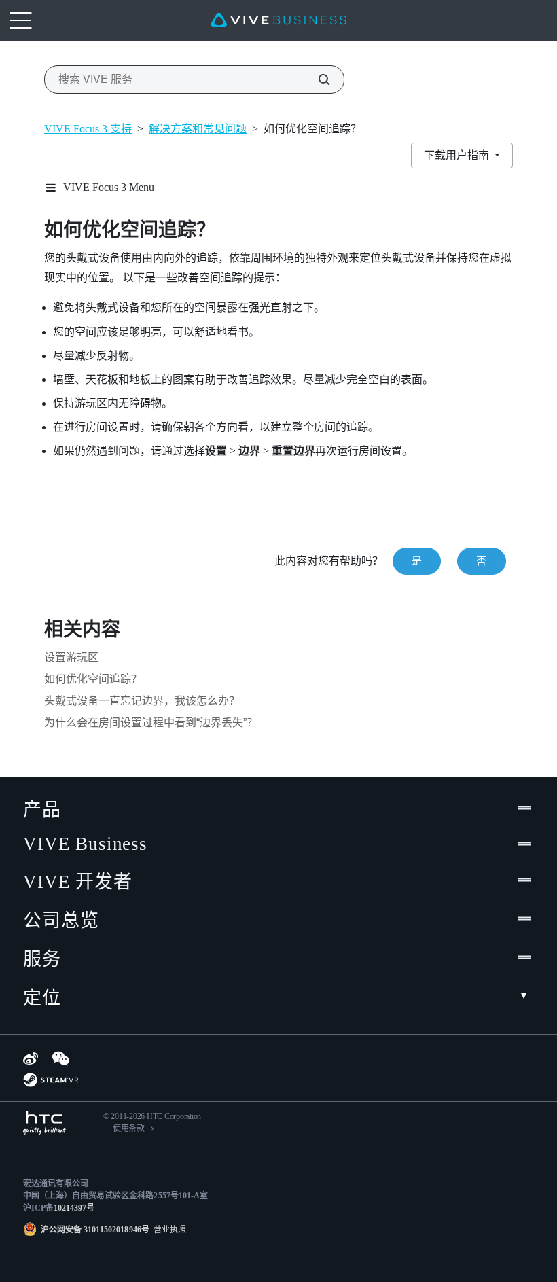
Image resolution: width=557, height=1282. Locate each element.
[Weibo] (30, 1058)
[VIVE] (278, 20)
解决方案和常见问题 (198, 129)
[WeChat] (60, 1058)
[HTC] (44, 1123)
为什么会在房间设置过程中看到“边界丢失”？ (150, 722)
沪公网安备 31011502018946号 (95, 1229)
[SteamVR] (50, 1080)
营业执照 (167, 1229)
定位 (42, 998)
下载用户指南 (458, 155)
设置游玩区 (71, 657)
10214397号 (74, 1208)
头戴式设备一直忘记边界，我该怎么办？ (142, 701)
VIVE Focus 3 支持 (88, 129)
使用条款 (129, 1128)
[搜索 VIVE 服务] (316, 79)
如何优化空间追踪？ (93, 679)
